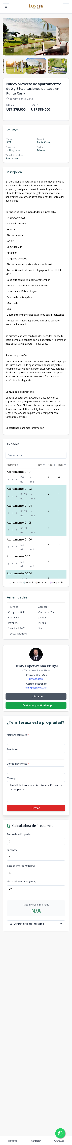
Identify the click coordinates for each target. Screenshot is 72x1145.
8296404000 (36, 679)
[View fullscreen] (63, 49)
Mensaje (11, 778)
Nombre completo (18, 734)
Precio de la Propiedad (19, 834)
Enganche (12, 850)
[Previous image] (8, 36)
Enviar (36, 807)
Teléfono (12, 749)
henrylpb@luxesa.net (36, 687)
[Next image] (63, 36)
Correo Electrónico (18, 763)
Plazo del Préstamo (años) (21, 881)
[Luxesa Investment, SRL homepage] (36, 6)
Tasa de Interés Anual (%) (21, 866)
